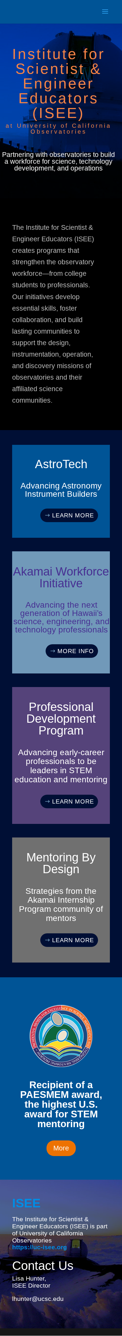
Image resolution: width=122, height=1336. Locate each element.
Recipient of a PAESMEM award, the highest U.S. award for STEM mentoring (61, 1104)
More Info (75, 651)
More (61, 1148)
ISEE (26, 1203)
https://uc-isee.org (39, 1247)
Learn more (73, 515)
